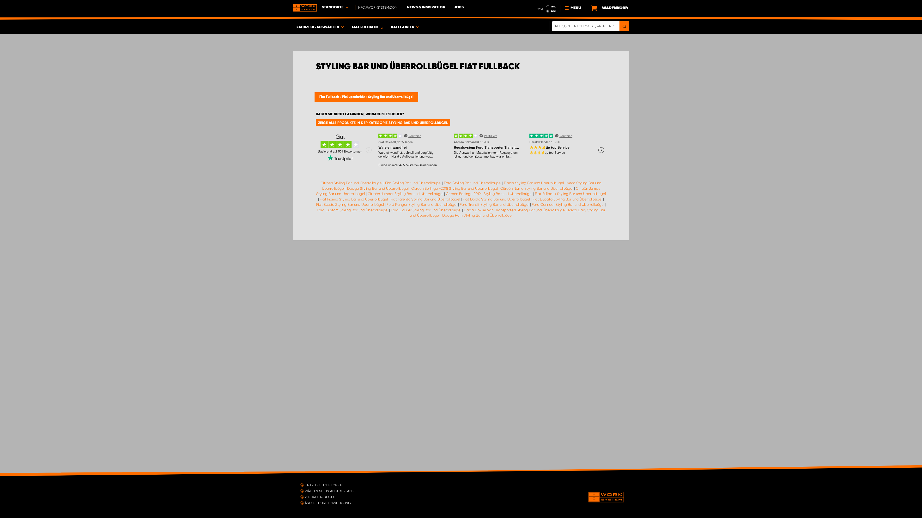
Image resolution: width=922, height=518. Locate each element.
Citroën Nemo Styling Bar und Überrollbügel (536, 188)
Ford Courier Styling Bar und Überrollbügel (426, 210)
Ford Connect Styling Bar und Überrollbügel (568, 204)
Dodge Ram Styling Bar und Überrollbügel (477, 215)
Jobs (459, 7)
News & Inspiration (426, 7)
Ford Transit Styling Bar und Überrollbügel (494, 204)
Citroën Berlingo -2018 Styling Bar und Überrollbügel (454, 188)
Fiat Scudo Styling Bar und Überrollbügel (350, 204)
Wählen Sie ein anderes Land (329, 491)
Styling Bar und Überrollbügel (390, 97)
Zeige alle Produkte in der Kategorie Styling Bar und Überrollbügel (383, 123)
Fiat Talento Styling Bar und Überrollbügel (425, 199)
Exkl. (553, 11)
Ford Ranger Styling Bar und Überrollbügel (422, 204)
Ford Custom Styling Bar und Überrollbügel (352, 210)
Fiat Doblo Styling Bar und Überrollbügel (496, 199)
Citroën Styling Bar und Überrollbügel (351, 183)
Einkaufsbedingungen (324, 485)
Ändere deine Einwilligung (328, 503)
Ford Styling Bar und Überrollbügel (472, 183)
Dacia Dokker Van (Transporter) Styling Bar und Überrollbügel (514, 210)
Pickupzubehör (354, 97)
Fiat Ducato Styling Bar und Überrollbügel (567, 199)
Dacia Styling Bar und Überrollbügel (534, 183)
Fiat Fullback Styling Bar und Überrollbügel (570, 194)
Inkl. (553, 7)
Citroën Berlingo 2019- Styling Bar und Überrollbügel (489, 194)
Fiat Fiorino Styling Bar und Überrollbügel (354, 199)
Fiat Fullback (329, 97)
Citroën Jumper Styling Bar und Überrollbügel (405, 194)
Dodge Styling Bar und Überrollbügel (378, 188)
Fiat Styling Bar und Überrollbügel (413, 183)
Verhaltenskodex (320, 497)
